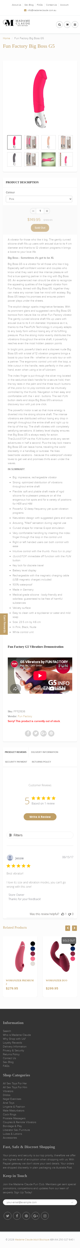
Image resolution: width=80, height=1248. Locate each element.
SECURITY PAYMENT (16, 762)
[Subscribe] (72, 1202)
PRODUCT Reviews (15, 752)
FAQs (40, 4)
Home (6, 38)
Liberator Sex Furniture (16, 1130)
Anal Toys (8, 1102)
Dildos (6, 1095)
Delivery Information (15, 1046)
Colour (10, 192)
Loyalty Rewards (12, 1042)
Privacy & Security (13, 1050)
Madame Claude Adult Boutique (32, 1239)
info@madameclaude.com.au (42, 10)
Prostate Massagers (14, 1118)
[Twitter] (7, 1216)
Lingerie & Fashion (14, 1106)
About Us (16, 4)
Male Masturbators (13, 1110)
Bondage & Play (12, 1126)
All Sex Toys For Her (15, 1083)
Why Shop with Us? (14, 1038)
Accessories (10, 1137)
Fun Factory (25, 716)
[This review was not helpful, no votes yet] (69, 914)
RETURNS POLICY (41, 762)
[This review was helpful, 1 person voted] (62, 914)
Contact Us (51, 4)
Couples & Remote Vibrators (19, 1122)
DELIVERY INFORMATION (44, 752)
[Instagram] (45, 1216)
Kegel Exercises (12, 1099)
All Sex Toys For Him (15, 1087)
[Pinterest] (26, 1216)
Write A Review (40, 817)
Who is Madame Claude (17, 1035)
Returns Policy (11, 1054)
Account (64, 4)
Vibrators (8, 1091)
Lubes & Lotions (12, 1134)
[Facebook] (17, 1216)
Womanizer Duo (56, 980)
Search (7, 1031)
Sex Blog (29, 4)
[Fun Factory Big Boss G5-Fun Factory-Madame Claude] (40, 99)
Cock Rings (9, 1114)
